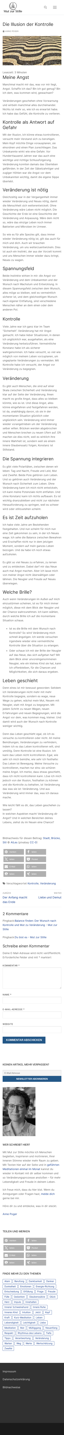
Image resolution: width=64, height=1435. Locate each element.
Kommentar (11, 965)
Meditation (10, 1327)
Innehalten (31, 1302)
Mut (22, 1327)
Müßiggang (35, 1327)
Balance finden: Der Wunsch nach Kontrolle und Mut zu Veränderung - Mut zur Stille (30, 925)
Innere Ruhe (39, 1307)
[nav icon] (55, 7)
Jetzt (38, 1312)
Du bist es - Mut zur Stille (30, 937)
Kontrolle (33, 883)
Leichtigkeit (29, 1322)
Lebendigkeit (11, 1322)
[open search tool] (45, 7)
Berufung (19, 1281)
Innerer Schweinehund (16, 1307)
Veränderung (48, 883)
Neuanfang (51, 1327)
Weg (18, 1343)
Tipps (7, 1338)
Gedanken (19, 1296)
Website (8, 1024)
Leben (39, 1317)
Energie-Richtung (45, 1286)
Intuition (26, 1312)
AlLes (14, 842)
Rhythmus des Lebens (30, 1333)
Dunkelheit (10, 1286)
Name (7, 994)
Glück (53, 1296)
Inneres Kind (11, 1312)
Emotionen (25, 1286)
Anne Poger (11, 31)
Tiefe (48, 1333)
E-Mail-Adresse (13, 1009)
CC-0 (33, 842)
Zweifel (8, 1348)
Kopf (47, 1312)
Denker (50, 1281)
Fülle (6, 1296)
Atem (7, 1281)
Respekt (8, 1333)
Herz (7, 1302)
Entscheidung (11, 1291)
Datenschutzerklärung (16, 1379)
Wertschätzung (44, 1343)
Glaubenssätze (37, 1296)
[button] (13, 852)
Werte (29, 1343)
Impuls (17, 1302)
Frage (40, 1291)
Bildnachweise (11, 1387)
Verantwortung (23, 1338)
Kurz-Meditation (22, 1317)
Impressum (9, 1371)
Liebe (43, 1322)
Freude (51, 1291)
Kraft (7, 1317)
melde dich (48, 1194)
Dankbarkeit (35, 1281)
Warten (8, 1343)
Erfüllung (28, 1291)
